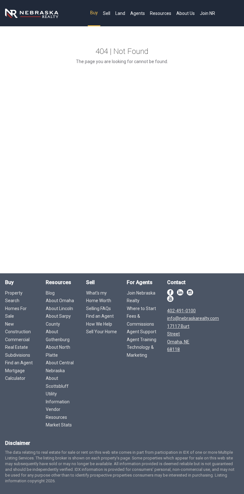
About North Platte (58, 351)
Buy (94, 12)
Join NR (207, 13)
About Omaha (60, 300)
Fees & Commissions (140, 320)
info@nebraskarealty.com (193, 318)
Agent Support (141, 331)
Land (120, 13)
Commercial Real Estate (17, 343)
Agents (137, 13)
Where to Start (141, 308)
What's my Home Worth (98, 296)
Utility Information (58, 397)
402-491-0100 (181, 310)
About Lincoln (59, 308)
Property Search (14, 296)
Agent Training (141, 339)
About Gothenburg (58, 335)
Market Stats (59, 424)
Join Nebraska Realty (141, 296)
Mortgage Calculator (15, 374)
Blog (50, 293)
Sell (106, 13)
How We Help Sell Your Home (101, 328)
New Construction (18, 328)
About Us (185, 13)
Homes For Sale (16, 312)
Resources (160, 13)
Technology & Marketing (140, 351)
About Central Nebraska (60, 366)
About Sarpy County (58, 320)
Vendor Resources (56, 413)
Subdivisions (17, 355)
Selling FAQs (98, 308)
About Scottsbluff (57, 382)
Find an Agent (19, 362)
